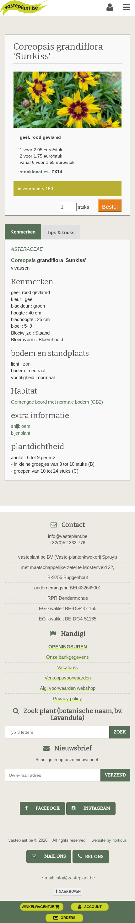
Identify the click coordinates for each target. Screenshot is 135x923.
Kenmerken (22, 231)
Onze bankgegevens (67, 657)
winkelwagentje (38, 907)
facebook (45, 808)
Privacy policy (67, 698)
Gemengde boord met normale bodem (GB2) (57, 402)
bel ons (93, 856)
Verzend (115, 775)
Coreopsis (23, 260)
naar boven (69, 891)
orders (68, 918)
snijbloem (20, 426)
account (93, 907)
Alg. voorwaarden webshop (67, 688)
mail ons (52, 856)
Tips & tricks (60, 232)
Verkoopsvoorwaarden (68, 677)
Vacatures (67, 667)
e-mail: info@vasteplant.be (67, 877)
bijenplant (20, 433)
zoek (120, 732)
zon (26, 364)
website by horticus (109, 840)
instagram (94, 808)
